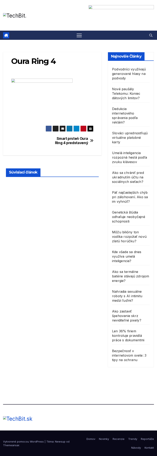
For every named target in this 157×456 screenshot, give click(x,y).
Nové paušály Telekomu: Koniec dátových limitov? (126, 93)
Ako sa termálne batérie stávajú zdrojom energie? (130, 276)
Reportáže (147, 438)
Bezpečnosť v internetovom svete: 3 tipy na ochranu (129, 355)
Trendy (132, 438)
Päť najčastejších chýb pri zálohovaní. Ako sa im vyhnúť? (130, 197)
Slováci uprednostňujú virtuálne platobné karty (130, 137)
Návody (136, 447)
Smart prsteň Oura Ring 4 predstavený (71, 141)
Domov (90, 438)
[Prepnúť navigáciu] (79, 35)
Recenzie (118, 438)
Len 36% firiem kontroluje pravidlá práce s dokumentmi (128, 335)
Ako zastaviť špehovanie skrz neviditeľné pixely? (126, 315)
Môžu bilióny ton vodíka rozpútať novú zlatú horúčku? (129, 236)
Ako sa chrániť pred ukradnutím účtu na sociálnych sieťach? (128, 177)
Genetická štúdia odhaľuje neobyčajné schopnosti (128, 216)
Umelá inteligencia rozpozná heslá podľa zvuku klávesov (129, 157)
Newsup (60, 441)
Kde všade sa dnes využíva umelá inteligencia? (126, 256)
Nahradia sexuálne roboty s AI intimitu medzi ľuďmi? (127, 296)
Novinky (104, 438)
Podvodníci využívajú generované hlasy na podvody (129, 73)
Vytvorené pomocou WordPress (24, 441)
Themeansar (11, 445)
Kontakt (149, 447)
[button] (151, 35)
